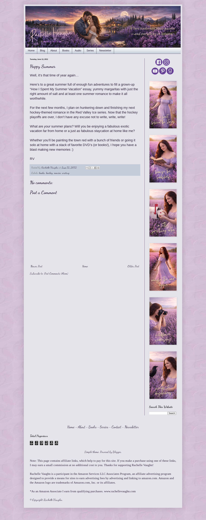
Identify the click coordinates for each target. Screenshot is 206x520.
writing (65, 172)
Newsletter (105, 50)
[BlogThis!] (89, 167)
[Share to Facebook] (95, 167)
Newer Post (36, 266)
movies (57, 172)
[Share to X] (92, 167)
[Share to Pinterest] (98, 167)
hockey (49, 172)
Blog (42, 50)
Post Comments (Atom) (56, 273)
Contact (116, 427)
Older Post (133, 266)
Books (65, 50)
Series (90, 50)
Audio (78, 50)
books (42, 172)
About (53, 50)
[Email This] (86, 167)
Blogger (117, 452)
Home (31, 50)
